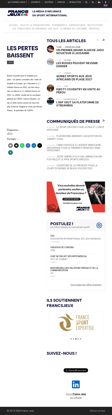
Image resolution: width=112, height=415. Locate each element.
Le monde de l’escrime (73, 29)
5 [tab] (80, 338)
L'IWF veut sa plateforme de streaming (77, 104)
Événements (59, 25)
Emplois (61, 2)
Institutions (95, 25)
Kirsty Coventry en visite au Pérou (78, 91)
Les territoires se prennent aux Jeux (35, 29)
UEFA (10, 62)
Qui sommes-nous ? (17, 2)
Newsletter (75, 2)
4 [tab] (78, 338)
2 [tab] (73, 338)
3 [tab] (75, 338)
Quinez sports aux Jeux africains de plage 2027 (74, 77)
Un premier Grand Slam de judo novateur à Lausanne (80, 51)
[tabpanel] (75, 322)
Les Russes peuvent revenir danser (77, 64)
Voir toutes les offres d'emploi (86, 284)
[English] (105, 5)
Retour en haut (97, 410)
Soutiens (48, 2)
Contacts (35, 2)
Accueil (13, 25)
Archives (94, 29)
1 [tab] (71, 338)
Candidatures (77, 25)
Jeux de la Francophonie (35, 25)
